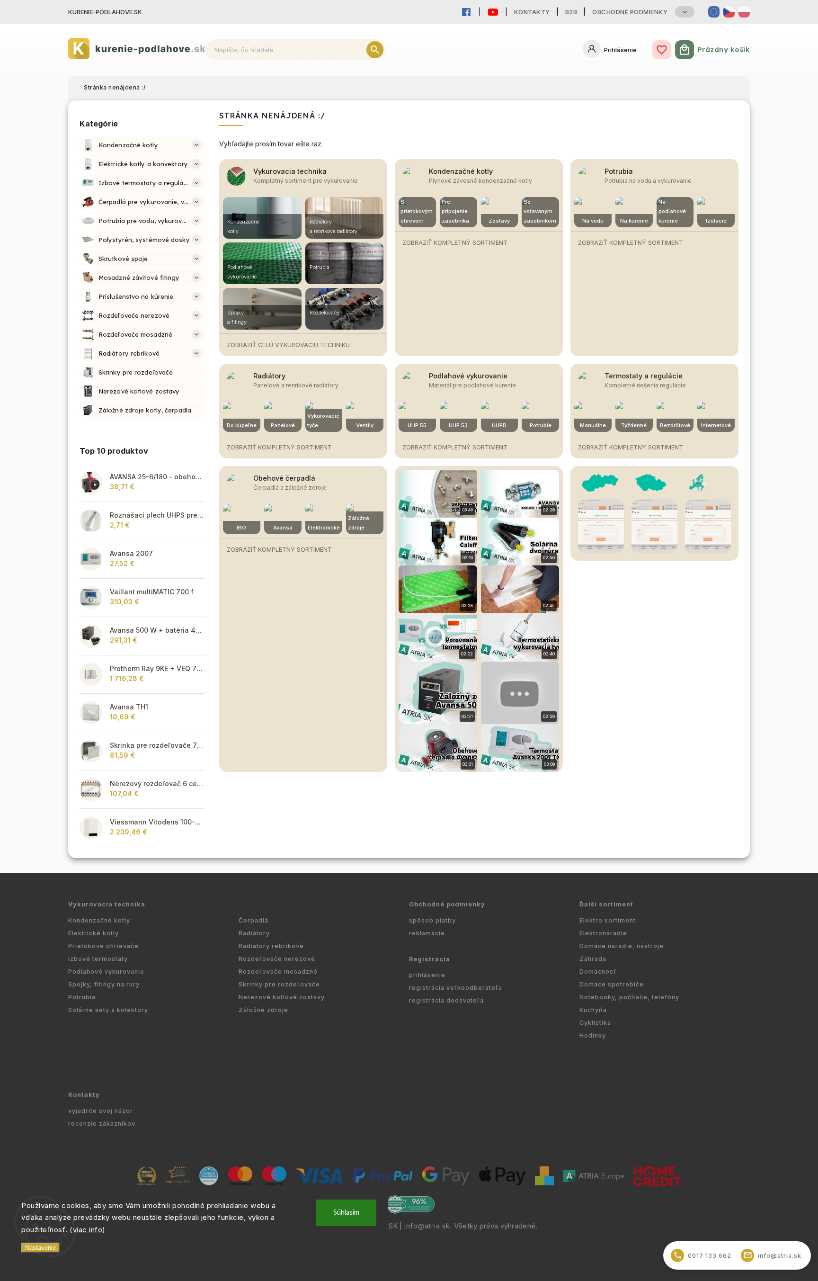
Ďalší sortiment (606, 904)
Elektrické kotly (93, 933)
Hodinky (592, 1035)
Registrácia (429, 959)
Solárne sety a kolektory (108, 1009)
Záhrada (592, 958)
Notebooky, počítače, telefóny (629, 997)
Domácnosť (597, 971)
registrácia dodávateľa (446, 1000)
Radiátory (269, 376)
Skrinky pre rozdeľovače (279, 984)
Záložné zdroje (263, 1009)
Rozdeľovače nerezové (277, 958)
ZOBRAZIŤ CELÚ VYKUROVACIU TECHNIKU (288, 345)
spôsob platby (432, 920)
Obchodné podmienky (629, 12)
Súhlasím (346, 1213)
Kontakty (532, 12)
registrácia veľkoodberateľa (455, 987)
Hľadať (374, 49)
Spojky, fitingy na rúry (104, 984)
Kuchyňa (593, 1009)
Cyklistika (595, 1022)
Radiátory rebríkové (271, 946)
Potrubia (619, 171)
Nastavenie (40, 1247)
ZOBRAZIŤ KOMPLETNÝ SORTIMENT (454, 242)
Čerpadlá (253, 920)
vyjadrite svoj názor (100, 1110)
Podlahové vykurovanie (468, 376)
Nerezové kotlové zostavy (282, 997)
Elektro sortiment (607, 920)
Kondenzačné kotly (461, 171)
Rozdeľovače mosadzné (278, 971)
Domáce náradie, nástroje (621, 946)
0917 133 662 (702, 1255)
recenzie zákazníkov (101, 1123)
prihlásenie (427, 974)
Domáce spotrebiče (611, 984)
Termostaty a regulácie (644, 376)
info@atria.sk (427, 1226)
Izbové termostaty (98, 958)
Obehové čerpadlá (284, 478)
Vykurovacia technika (290, 171)
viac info (88, 1229)
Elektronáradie (603, 933)
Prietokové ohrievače (103, 946)
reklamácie (427, 933)
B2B (571, 12)
